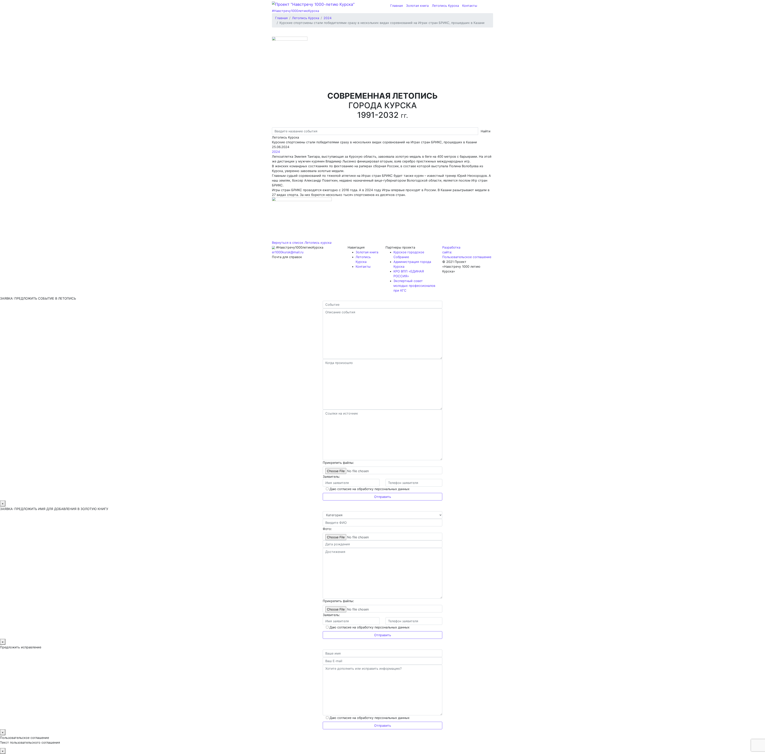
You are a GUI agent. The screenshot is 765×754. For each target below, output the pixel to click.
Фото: (327, 529)
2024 (276, 152)
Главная (396, 6)
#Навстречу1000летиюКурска (295, 11)
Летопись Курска (445, 6)
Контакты (469, 6)
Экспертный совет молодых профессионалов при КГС (414, 285)
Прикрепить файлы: (338, 463)
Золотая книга (417, 6)
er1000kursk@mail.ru (287, 252)
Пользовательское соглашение (466, 257)
